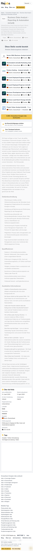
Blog (6, 7)
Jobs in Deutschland (6, 480)
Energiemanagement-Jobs (8, 525)
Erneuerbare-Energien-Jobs (12, 12)
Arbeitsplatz (20, 397)
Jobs (2, 7)
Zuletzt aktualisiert (22, 392)
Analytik (4, 438)
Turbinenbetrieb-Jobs (7, 529)
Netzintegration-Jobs (7, 510)
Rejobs (2, 12)
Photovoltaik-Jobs (6, 508)
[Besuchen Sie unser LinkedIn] (19, 535)
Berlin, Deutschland (14, 58)
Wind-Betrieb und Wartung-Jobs (10, 521)
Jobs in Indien (4, 489)
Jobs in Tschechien (6, 493)
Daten (17, 440)
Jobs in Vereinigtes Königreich (9, 482)
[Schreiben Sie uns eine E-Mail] (18, 535)
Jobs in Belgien (5, 501)
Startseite (5, 411)
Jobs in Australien (6, 499)
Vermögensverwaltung (8, 440)
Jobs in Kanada (5, 491)
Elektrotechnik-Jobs (6, 516)
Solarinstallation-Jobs (7, 512)
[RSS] (24, 535)
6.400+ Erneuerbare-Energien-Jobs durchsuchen (16, 117)
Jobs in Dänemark (6, 497)
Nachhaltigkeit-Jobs (6, 514)
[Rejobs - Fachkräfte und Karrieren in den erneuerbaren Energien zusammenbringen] (5, 3)
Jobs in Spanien (5, 495)
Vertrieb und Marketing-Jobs (9, 527)
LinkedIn (4, 406)
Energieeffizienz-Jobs (7, 519)
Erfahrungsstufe (6, 421)
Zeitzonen (4, 427)
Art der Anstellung (7, 397)
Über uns (12, 7)
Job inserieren (20, 7)
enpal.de (4, 413)
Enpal (3, 409)
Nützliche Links (27, 538)
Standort (4, 416)
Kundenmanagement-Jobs (8, 531)
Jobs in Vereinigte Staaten (8, 478)
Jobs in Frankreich (6, 487)
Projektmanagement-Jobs (8, 523)
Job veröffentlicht (7, 392)
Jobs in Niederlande (6, 485)
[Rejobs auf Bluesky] (22, 535)
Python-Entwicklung (13, 438)
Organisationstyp (6, 402)
